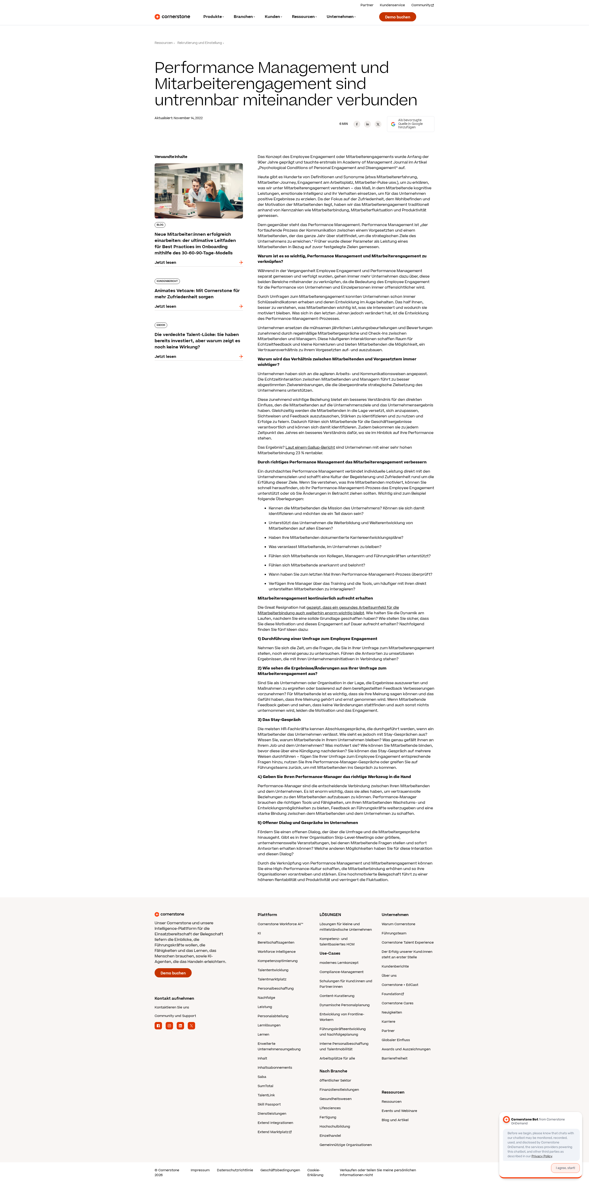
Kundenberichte (395, 966)
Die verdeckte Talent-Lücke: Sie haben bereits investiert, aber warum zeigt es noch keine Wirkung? (198, 327)
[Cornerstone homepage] (199, 914)
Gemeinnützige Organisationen (346, 1145)
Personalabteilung (273, 1016)
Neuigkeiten (392, 1012)
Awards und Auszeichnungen (406, 1049)
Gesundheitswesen (336, 1099)
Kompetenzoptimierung (278, 961)
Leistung (265, 1007)
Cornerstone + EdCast (400, 984)
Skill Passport (269, 1104)
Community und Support (175, 1016)
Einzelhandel (330, 1135)
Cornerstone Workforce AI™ (280, 924)
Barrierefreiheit (394, 1058)
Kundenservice (392, 5)
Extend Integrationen (275, 1122)
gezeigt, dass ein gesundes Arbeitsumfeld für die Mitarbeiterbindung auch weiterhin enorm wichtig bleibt (328, 610)
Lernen (263, 1034)
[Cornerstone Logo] (172, 17)
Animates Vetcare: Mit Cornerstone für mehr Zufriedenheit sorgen (197, 280)
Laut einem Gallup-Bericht (310, 447)
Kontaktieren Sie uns (172, 1007)
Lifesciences (330, 1108)
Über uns (389, 975)
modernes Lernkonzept (339, 962)
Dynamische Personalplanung (345, 1005)
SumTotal (265, 1086)
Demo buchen (397, 17)
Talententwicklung (273, 970)
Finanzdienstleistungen (339, 1089)
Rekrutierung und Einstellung (199, 43)
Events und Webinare (399, 1110)
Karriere (388, 1021)
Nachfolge (266, 997)
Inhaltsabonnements (275, 1067)
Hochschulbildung (335, 1126)
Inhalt (262, 1058)
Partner (367, 5)
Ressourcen (164, 43)
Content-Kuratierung (337, 995)
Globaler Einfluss (396, 1040)
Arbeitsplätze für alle (337, 1058)
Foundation (391, 994)
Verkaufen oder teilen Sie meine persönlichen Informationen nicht (378, 1172)
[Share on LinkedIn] (367, 124)
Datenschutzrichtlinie (235, 1170)
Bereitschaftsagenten (276, 942)
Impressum (200, 1170)
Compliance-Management (342, 972)
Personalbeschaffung (276, 988)
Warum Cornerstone (398, 924)
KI (259, 933)
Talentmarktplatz (272, 979)
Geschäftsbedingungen (280, 1170)
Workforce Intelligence (277, 951)
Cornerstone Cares (397, 1003)
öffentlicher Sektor (335, 1080)
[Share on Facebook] (356, 124)
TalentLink (266, 1095)
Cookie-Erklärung (315, 1172)
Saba (262, 1076)
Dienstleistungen (272, 1113)
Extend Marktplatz (273, 1132)
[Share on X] (378, 124)
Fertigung (328, 1117)
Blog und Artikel (395, 1120)
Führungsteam (394, 933)
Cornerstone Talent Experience (408, 942)
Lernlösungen (269, 1025)
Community (421, 5)
